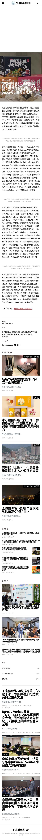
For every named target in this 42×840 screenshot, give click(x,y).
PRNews (4, 705)
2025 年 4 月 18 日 (7, 544)
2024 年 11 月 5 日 (7, 654)
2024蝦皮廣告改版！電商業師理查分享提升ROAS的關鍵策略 (20, 640)
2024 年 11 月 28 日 (8, 644)
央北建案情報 (28, 357)
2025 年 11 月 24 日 (8, 537)
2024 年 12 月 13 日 (8, 613)
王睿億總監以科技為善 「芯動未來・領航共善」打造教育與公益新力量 (20, 533)
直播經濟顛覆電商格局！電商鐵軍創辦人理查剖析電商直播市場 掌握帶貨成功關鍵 (15, 559)
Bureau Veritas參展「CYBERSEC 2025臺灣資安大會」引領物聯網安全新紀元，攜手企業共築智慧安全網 (21, 541)
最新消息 (6, 80)
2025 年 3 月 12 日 (7, 563)
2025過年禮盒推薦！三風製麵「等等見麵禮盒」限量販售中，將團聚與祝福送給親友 (15, 568)
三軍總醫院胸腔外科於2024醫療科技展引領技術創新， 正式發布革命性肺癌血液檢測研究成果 (20, 608)
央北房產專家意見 (7, 673)
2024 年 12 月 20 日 (8, 572)
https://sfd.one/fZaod (23, 309)
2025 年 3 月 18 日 (7, 552)
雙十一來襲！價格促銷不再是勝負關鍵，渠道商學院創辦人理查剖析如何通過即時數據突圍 (21, 651)
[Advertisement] (21, 31)
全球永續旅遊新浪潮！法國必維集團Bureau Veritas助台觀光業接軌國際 (14, 549)
